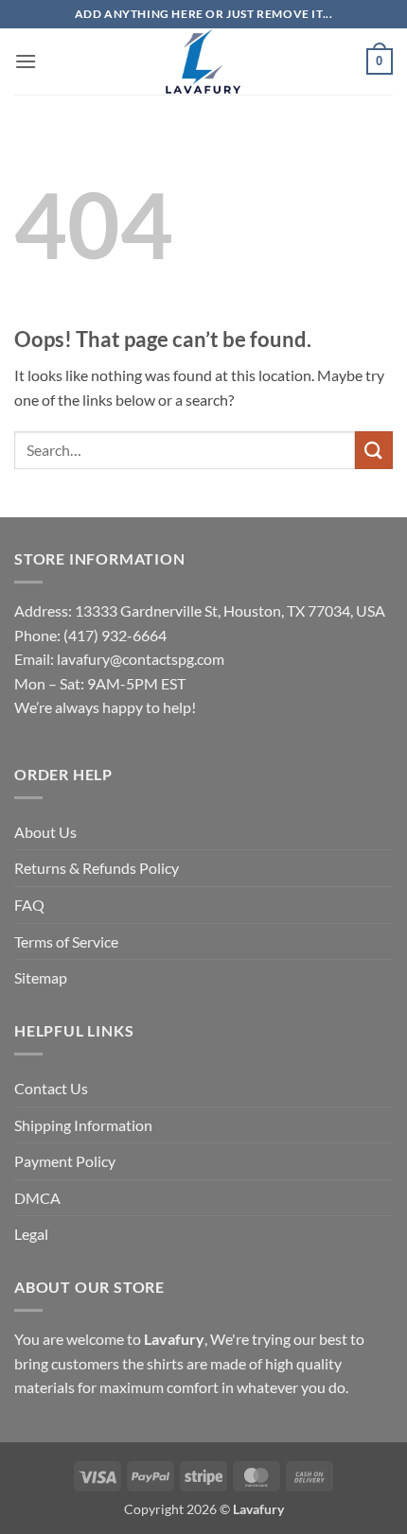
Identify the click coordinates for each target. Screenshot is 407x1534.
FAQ (29, 905)
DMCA (37, 1198)
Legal (31, 1234)
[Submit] (374, 449)
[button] (25, 61)
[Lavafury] (203, 61)
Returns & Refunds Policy (96, 868)
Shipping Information (83, 1125)
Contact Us (51, 1088)
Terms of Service (66, 941)
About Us (45, 832)
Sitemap (40, 977)
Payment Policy (64, 1161)
